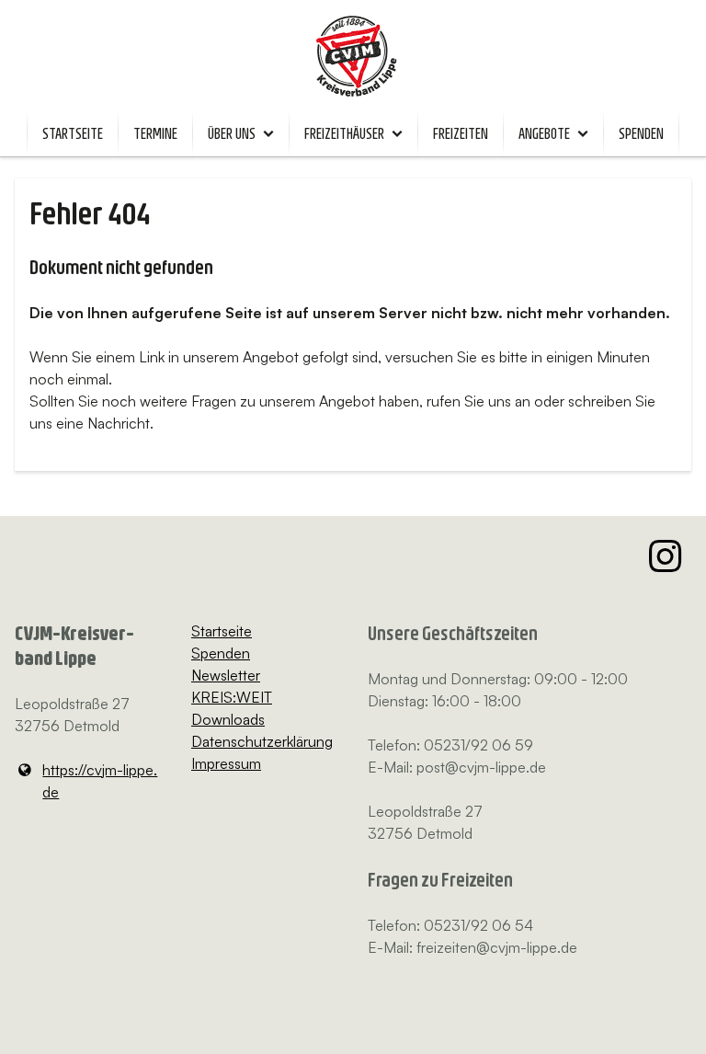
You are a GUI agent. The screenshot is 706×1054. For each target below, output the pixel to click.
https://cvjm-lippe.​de (99, 781)
